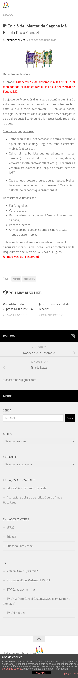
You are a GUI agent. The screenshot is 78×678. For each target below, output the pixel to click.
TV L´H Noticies (16, 613)
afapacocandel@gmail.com (19, 380)
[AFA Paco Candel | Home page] (7, 5)
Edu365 (11, 537)
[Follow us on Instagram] (72, 336)
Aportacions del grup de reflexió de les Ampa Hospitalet (32, 500)
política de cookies (12, 668)
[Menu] (73, 5)
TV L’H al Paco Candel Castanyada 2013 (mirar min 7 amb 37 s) (36, 601)
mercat (16, 278)
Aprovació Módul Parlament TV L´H (28, 580)
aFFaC (10, 527)
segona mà (29, 278)
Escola (8, 14)
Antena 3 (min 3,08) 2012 (22, 571)
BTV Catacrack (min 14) (21, 589)
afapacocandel (17, 40)
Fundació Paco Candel (20, 546)
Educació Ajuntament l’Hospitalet (27, 488)
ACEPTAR (41, 673)
